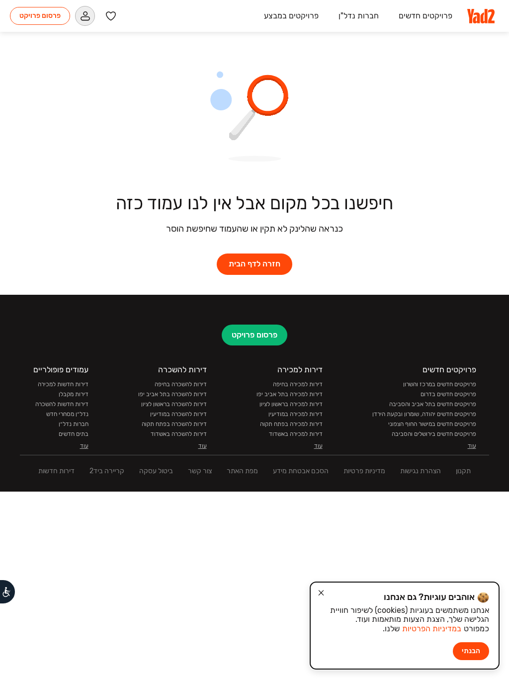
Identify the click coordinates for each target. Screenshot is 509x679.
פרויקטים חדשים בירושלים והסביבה (434, 433)
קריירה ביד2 (106, 471)
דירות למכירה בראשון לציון (291, 404)
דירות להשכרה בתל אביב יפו (172, 394)
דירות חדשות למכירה (63, 384)
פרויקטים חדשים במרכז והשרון (439, 384)
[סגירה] (321, 593)
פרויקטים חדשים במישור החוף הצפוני (432, 424)
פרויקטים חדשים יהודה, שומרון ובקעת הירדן (424, 414)
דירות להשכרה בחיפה (181, 384)
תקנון (463, 471)
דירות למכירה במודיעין (295, 414)
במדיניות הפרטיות (431, 628)
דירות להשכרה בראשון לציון (174, 404)
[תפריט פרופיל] (85, 16)
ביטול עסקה (156, 471)
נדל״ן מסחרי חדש (67, 414)
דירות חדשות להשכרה (61, 404)
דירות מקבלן (73, 394)
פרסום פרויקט (40, 15)
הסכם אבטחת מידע (301, 471)
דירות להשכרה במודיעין (178, 414)
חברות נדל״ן (73, 424)
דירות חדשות (56, 471)
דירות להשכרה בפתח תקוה (174, 424)
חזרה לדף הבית (254, 263)
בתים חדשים (73, 433)
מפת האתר (242, 471)
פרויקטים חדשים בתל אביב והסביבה (432, 404)
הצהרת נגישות (420, 471)
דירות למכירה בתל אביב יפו (289, 394)
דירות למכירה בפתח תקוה (291, 424)
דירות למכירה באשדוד (296, 433)
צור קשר (200, 471)
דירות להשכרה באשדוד (179, 433)
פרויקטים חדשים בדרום (448, 394)
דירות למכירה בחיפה (298, 384)
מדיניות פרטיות (364, 471)
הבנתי (471, 651)
